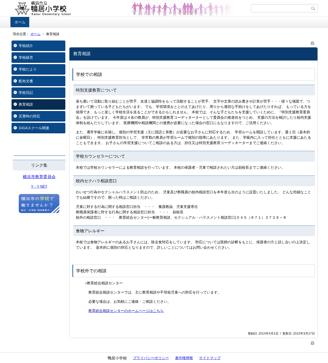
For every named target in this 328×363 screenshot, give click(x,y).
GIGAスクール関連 (34, 128)
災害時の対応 (29, 116)
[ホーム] (131, 8)
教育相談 (26, 104)
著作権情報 (184, 358)
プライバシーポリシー (151, 358)
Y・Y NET (39, 186)
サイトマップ (210, 358)
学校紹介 (26, 46)
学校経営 (26, 57)
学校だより (28, 69)
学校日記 (26, 92)
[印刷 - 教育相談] (312, 42)
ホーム (20, 22)
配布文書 (26, 81)
